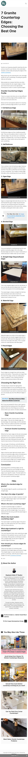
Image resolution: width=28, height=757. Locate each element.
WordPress (14, 754)
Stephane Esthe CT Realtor (14, 575)
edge (4, 558)
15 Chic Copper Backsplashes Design (13, 621)
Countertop (5, 63)
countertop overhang (15, 555)
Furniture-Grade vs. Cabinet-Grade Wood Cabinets (15, 615)
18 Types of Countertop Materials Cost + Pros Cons (16, 215)
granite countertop (6, 72)
